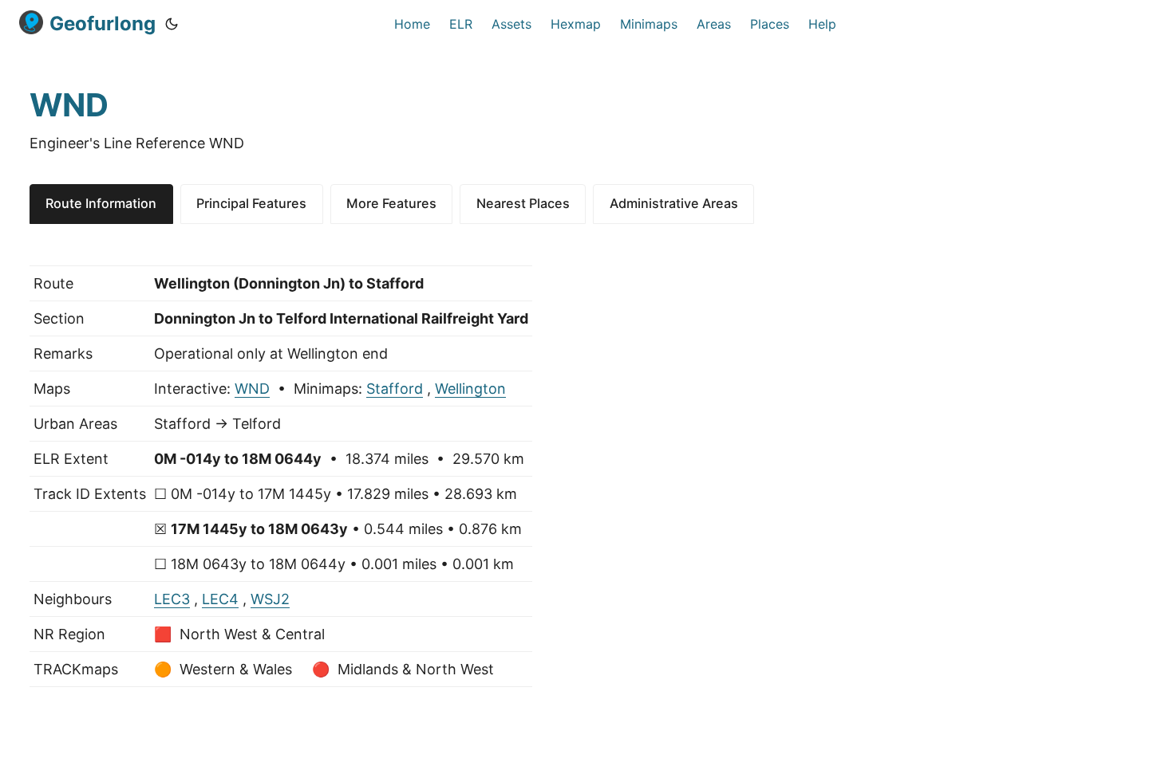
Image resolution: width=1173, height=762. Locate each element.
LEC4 (220, 599)
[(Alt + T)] (171, 24)
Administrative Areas (674, 203)
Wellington (470, 388)
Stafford (394, 388)
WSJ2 (270, 599)
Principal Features (251, 203)
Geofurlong (102, 23)
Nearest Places (523, 203)
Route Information (100, 203)
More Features (391, 203)
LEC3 (172, 599)
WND (252, 388)
